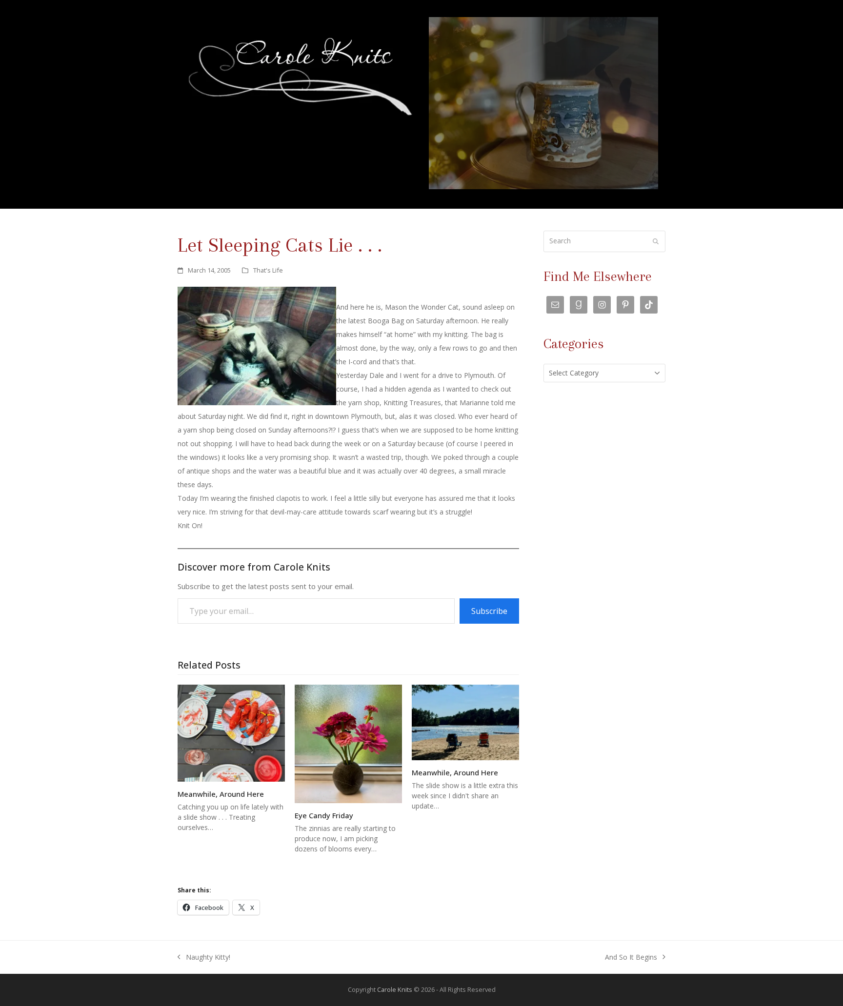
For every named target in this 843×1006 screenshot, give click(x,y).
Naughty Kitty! (204, 958)
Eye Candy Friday (324, 815)
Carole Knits (394, 989)
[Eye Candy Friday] (348, 743)
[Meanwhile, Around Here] (231, 732)
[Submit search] (656, 241)
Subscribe (489, 611)
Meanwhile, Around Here (221, 794)
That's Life (268, 270)
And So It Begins (631, 958)
